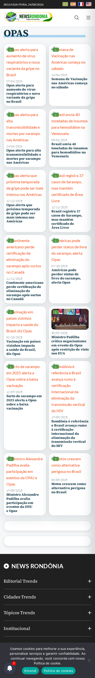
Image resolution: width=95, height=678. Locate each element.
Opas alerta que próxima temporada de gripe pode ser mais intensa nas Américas (23, 213)
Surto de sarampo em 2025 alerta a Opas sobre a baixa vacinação (24, 401)
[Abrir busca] (77, 18)
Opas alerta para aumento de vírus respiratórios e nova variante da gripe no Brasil (23, 93)
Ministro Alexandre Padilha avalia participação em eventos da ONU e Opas (22, 502)
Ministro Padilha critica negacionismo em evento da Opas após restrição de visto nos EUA (70, 345)
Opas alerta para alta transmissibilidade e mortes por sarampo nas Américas (23, 156)
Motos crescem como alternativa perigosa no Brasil (68, 487)
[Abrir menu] (88, 18)
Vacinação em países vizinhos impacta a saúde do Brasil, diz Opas (23, 347)
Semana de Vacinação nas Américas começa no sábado (69, 83)
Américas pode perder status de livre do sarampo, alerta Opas (66, 276)
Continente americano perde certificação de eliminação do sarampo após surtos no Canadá (24, 290)
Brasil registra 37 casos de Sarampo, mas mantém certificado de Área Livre (66, 219)
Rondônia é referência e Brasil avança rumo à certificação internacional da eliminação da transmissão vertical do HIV (69, 433)
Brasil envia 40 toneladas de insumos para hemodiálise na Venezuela (69, 150)
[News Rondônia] (28, 17)
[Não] (88, 660)
